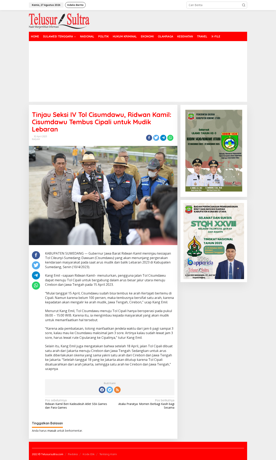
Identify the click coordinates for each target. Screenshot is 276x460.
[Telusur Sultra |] (59, 20)
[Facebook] (102, 390)
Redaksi (73, 454)
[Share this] (149, 138)
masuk (51, 430)
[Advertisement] (150, 71)
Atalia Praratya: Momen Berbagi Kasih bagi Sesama (146, 403)
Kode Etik (89, 454)
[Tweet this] (156, 138)
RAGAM (36, 139)
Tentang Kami (108, 454)
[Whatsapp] (170, 138)
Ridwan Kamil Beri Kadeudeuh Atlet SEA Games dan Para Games (76, 403)
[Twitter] (109, 390)
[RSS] (117, 390)
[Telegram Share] (163, 138)
